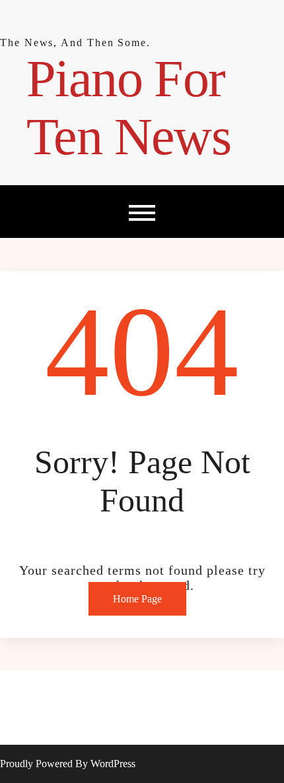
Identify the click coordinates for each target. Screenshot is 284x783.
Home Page (137, 598)
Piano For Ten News (128, 107)
